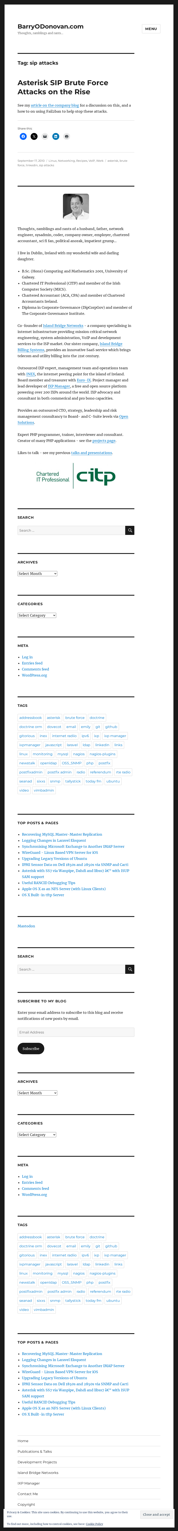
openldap (48, 763)
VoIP (92, 160)
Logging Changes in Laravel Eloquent (54, 840)
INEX (30, 374)
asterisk (112, 160)
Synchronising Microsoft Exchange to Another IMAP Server (73, 846)
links (118, 745)
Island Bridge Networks (63, 325)
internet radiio (64, 736)
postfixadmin (31, 772)
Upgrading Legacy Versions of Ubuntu (54, 858)
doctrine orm (30, 727)
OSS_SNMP (71, 763)
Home (23, 1441)
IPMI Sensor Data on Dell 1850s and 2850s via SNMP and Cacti (75, 864)
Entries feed (32, 663)
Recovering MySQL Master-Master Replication (62, 834)
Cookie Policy (94, 1524)
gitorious (27, 736)
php (90, 763)
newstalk (27, 763)
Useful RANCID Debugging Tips (48, 883)
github (111, 727)
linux (23, 754)
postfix (104, 763)
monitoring (43, 754)
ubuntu (113, 781)
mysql (63, 754)
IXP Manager (59, 386)
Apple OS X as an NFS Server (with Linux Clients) (64, 889)
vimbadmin (44, 790)
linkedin (32, 165)
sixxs (41, 781)
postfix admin (60, 772)
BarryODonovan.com (51, 26)
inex (43, 736)
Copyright (26, 1504)
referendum (100, 772)
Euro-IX (84, 380)
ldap (86, 745)
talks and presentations (91, 453)
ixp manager (115, 736)
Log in (27, 657)
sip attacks (46, 165)
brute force (75, 718)
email (71, 727)
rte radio (123, 772)
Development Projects (37, 1462)
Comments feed (35, 669)
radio (81, 772)
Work (100, 160)
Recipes (81, 160)
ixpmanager (29, 745)
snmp (55, 781)
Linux (53, 160)
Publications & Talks (35, 1451)
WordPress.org (34, 675)
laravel (72, 745)
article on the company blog (55, 105)
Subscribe (31, 1048)
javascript (53, 745)
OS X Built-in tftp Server (43, 895)
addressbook (30, 718)
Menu (151, 29)
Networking (66, 160)
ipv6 (85, 736)
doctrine (97, 718)
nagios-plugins (102, 754)
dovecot (54, 727)
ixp (96, 736)
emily (86, 727)
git (98, 727)
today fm (93, 781)
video (24, 790)
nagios (79, 754)
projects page (103, 440)
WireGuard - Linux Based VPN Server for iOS (60, 852)
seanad (25, 781)
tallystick (73, 781)
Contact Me (28, 1494)
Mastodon (26, 926)
